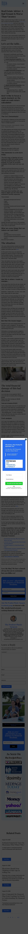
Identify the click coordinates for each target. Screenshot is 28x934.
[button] (14, 464)
